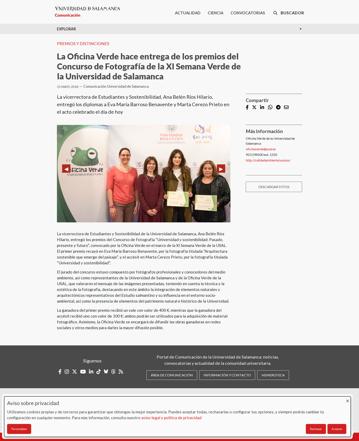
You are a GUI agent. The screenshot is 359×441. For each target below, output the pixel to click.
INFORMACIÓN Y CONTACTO (227, 375)
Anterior (66, 168)
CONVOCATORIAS (248, 12)
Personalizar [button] (19, 429)
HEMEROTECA (273, 375)
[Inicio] (89, 12)
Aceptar (337, 429)
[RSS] (121, 371)
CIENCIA (215, 12)
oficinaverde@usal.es (261, 149)
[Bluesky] (106, 371)
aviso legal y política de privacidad (171, 417)
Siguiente (221, 168)
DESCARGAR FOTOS (273, 187)
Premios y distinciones (83, 43)
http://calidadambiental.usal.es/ (268, 160)
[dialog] (177, 416)
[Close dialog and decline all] (347, 399)
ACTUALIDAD (187, 12)
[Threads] (113, 371)
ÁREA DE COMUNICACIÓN (172, 375)
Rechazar (316, 429)
